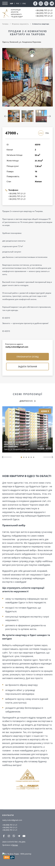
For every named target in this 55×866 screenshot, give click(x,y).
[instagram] (41, 3)
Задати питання (27, 366)
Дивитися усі (26, 401)
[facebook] (35, 3)
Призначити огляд (27, 356)
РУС (17, 3)
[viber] (46, 3)
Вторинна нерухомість (20, 24)
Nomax (15, 845)
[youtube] (24, 836)
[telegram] (52, 3)
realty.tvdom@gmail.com (16, 347)
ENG (24, 3)
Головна (5, 24)
